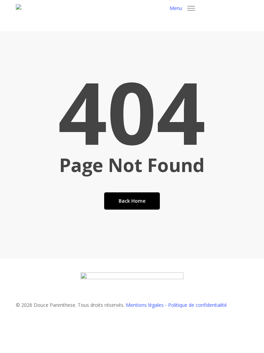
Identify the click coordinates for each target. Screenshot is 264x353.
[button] (182, 8)
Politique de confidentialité (197, 305)
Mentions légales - (147, 305)
